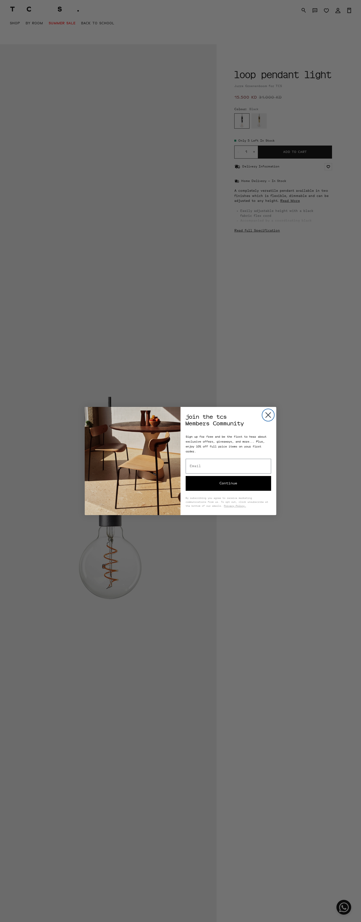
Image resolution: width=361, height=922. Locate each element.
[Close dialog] (268, 415)
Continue (228, 483)
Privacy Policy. (235, 506)
